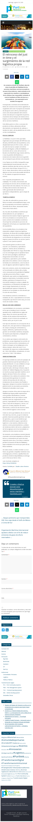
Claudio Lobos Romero (22, 466)
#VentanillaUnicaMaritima (21, 768)
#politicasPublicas (6, 757)
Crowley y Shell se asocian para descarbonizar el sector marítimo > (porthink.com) (17, 489)
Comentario (5, 554)
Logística (6, 51)
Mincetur (13, 774)
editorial (11, 771)
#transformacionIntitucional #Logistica (10, 765)
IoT (4, 666)
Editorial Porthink (20, 67)
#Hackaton (4, 749)
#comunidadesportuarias (12, 740)
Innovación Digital (5, 774)
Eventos (3, 654)
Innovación (4, 656)
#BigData (4, 737)
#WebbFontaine (5, 770)
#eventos (23, 745)
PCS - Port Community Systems (17, 51)
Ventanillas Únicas (8, 695)
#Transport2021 (7, 768)
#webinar (12, 770)
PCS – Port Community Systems (12, 685)
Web (2, 598)
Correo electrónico (7, 588)
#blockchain (12, 737)
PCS (16, 774)
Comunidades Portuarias (10, 674)
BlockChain (6, 661)
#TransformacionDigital (12, 760)
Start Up (5, 669)
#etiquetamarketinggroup (9, 746)
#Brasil (18, 737)
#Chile (22, 737)
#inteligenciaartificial (7, 753)
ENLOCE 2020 (17, 771)
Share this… (16, 72)
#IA (8, 749)
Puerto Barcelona (21, 776)
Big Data (5, 659)
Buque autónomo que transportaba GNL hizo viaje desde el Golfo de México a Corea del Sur (15, 520)
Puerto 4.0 (13, 776)
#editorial (16, 743)
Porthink (10, 466)
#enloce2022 (22, 743)
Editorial (3, 651)
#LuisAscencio (27, 753)
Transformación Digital (7, 683)
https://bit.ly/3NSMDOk (9, 463)
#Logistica (18, 752)
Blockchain (24, 770)
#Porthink (18, 756)
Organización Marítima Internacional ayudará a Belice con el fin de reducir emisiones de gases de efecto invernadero (14, 533)
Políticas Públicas (8, 680)
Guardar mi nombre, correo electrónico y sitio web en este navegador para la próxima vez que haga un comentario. (16, 611)
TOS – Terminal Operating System (12, 690)
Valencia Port (4, 780)
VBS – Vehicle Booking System (11, 693)
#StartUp (26, 757)
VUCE (9, 780)
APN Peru (18, 770)
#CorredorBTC (7, 743)
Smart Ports (10, 778)
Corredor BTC (5, 649)
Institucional (4, 672)
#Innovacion (15, 749)
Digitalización (5, 771)
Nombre (4, 579)
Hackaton (5, 664)
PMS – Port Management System (12, 687)
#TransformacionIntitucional (14, 763)
